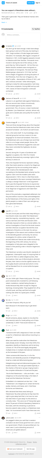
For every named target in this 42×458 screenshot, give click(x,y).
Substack (11, 454)
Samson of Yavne (11, 98)
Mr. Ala (8, 300)
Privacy (29, 442)
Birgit (8, 315)
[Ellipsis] (39, 45)
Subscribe (31, 3)
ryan (7, 211)
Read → (4, 22)
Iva (7, 276)
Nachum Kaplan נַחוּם (8, 13)
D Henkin (9, 46)
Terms (35, 442)
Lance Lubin (10, 418)
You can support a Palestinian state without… (19, 10)
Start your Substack (16, 449)
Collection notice (21, 444)
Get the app (31, 449)
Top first (37, 29)
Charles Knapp (11, 122)
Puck (7, 330)
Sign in (38, 3)
